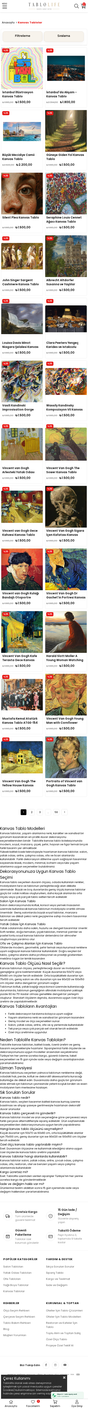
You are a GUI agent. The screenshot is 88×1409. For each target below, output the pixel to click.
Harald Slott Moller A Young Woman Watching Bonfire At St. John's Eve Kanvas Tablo (64, 658)
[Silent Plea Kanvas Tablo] (22, 193)
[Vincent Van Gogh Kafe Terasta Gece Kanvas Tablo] (22, 632)
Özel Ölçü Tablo (56, 1339)
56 (56, 812)
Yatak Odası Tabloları (17, 1273)
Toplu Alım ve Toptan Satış (63, 1333)
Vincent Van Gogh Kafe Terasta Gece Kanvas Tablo (19, 658)
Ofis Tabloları (12, 1279)
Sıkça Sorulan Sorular (60, 1267)
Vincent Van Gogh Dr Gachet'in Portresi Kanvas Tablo (66, 595)
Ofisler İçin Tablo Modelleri (63, 1317)
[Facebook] (46, 1365)
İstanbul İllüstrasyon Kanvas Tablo (17, 94)
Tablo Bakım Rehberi (17, 1323)
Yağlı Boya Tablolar (16, 1285)
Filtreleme (22, 36)
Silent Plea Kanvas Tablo (20, 217)
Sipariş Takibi (54, 1273)
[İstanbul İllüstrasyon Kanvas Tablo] (22, 68)
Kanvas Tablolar (14, 1291)
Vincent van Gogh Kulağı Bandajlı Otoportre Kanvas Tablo (20, 595)
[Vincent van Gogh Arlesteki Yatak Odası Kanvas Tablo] (22, 444)
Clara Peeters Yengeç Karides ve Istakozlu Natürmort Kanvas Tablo (64, 345)
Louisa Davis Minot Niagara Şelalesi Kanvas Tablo (20, 345)
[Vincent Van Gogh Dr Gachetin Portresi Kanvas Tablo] (66, 569)
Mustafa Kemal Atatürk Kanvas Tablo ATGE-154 (20, 721)
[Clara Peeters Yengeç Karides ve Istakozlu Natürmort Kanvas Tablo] (66, 319)
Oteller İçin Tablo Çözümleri (64, 1310)
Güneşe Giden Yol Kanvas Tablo (65, 157)
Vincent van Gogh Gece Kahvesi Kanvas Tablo (20, 533)
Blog (6, 1329)
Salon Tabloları (13, 1267)
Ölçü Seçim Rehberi (16, 1310)
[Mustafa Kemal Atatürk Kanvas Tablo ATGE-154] (22, 694)
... (48, 812)
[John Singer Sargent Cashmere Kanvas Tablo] (22, 256)
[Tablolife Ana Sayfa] (44, 6)
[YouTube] (64, 1365)
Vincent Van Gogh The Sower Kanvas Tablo (63, 470)
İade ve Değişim (57, 1285)
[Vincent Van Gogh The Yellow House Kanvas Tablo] (22, 757)
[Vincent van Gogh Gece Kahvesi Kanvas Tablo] (22, 507)
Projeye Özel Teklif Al (59, 1345)
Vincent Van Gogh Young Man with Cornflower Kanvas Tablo (64, 721)
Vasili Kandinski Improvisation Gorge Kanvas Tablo (18, 407)
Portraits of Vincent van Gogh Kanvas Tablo (64, 783)
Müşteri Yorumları (14, 1335)
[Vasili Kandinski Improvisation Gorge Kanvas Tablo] (22, 381)
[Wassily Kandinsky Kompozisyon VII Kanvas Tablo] (66, 381)
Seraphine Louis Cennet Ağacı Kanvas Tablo (64, 219)
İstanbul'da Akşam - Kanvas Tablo (61, 94)
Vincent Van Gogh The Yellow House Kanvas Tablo (19, 783)
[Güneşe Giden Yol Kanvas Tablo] (66, 131)
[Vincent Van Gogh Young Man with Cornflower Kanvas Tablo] (66, 694)
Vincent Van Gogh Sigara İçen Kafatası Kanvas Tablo (65, 533)
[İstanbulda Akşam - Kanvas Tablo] (66, 68)
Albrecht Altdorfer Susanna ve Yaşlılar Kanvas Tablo (60, 282)
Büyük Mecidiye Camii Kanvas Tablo (18, 157)
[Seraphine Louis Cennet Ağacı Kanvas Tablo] (66, 193)
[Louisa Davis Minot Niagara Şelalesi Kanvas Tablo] (22, 319)
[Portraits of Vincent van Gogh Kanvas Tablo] (66, 757)
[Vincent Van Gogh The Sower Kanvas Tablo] (66, 444)
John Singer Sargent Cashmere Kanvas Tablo (20, 282)
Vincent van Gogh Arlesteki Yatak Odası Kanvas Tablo (18, 470)
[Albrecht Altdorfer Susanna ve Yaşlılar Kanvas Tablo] (66, 256)
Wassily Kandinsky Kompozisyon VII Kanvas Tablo (64, 407)
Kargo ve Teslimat (58, 1279)
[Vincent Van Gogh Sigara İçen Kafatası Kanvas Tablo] (66, 507)
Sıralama (64, 36)
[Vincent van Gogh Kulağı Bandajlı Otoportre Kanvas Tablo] (22, 569)
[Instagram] (55, 1365)
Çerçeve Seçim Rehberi (19, 1317)
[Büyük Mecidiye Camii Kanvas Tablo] (22, 131)
